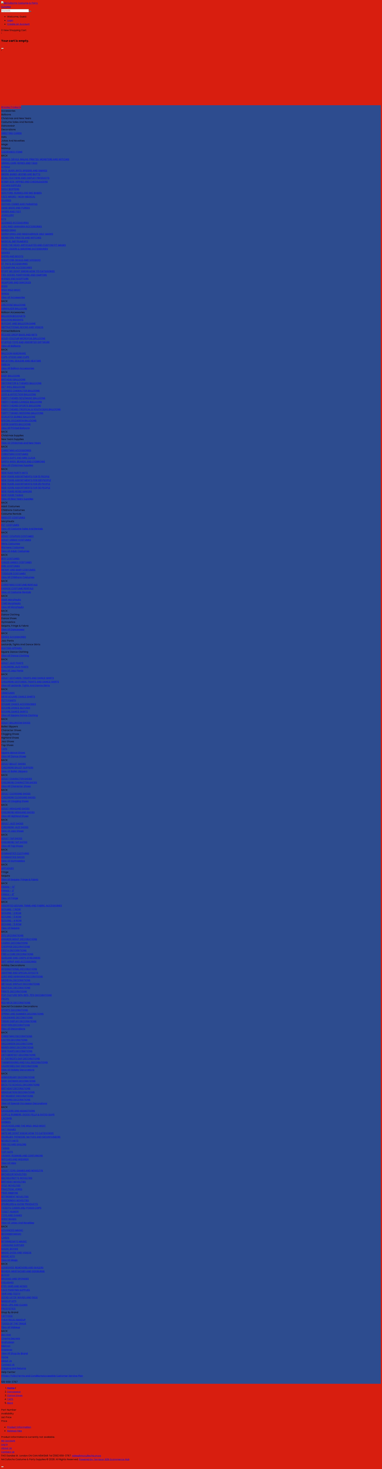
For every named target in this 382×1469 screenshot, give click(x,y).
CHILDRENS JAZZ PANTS (14, 667)
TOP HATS (7, 1152)
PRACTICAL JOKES (11, 1189)
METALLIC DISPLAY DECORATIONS (20, 984)
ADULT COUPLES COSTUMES (17, 536)
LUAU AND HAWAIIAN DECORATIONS (22, 976)
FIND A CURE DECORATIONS (17, 954)
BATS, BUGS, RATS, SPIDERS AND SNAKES (24, 170)
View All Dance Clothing (15, 655)
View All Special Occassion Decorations (24, 1103)
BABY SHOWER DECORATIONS (18, 1081)
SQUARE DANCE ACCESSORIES (18, 704)
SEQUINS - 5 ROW (11, 924)
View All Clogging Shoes (15, 801)
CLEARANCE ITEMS (11, 152)
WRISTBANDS (8, 1219)
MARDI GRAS (8, 230)
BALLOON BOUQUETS (13, 316)
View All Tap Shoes (12, 846)
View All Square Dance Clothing (19, 715)
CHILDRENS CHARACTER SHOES (19, 782)
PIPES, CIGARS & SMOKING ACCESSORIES (24, 249)
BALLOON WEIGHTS (12, 320)
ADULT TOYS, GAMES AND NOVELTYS (22, 1170)
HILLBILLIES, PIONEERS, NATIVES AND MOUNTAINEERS (30, 1137)
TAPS (4, 749)
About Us (6, 1361)
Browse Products (11, 107)
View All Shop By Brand (14, 1353)
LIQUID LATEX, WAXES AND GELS (19, 1297)
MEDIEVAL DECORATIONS (15, 980)
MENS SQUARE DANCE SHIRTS (18, 696)
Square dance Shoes (13, 752)
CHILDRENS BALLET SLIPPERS (17, 767)
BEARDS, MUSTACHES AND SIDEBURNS (23, 1271)
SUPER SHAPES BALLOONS (16, 424)
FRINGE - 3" (7, 890)
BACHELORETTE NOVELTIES (16, 1178)
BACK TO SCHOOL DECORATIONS (20, 1084)
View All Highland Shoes (15, 816)
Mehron (5, 1346)
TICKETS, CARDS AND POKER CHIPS (21, 1208)
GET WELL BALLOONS (13, 387)
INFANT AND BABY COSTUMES (18, 570)
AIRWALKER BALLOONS (14, 308)
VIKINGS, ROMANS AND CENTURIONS (22, 1155)
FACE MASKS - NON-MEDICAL (18, 196)
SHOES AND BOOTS (12, 256)
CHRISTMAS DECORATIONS (16, 1036)
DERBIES (6, 1122)
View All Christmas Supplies (17, 465)
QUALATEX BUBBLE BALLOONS (18, 417)
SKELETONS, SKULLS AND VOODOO (21, 260)
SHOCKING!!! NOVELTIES (15, 1200)
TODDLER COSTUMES (13, 573)
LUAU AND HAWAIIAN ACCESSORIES (21, 226)
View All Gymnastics (13, 861)
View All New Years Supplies (17, 499)
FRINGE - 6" (7, 894)
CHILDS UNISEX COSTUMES (16, 562)
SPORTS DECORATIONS (14, 1010)
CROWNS (6, 1118)
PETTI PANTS (8, 700)
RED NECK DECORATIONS (15, 1002)
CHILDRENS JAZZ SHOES (14, 827)
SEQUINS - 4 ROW (11, 920)
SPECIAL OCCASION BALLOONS (18, 420)
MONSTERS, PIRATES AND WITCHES (21, 237)
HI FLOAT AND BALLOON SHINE (18, 323)
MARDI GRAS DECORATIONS (17, 1047)
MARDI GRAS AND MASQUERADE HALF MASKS (27, 234)
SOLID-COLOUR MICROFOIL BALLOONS (23, 338)
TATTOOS (7, 1316)
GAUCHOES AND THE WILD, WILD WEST (23, 1125)
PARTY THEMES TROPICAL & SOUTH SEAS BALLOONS (31, 409)
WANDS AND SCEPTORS (15, 278)
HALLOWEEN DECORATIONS (17, 1043)
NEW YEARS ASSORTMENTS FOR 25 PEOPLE (25, 484)
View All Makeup (10, 1327)
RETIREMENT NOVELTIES (15, 1196)
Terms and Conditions (30, 1376)
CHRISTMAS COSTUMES (14, 454)
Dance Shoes (15, 1395)
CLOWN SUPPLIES (11, 185)
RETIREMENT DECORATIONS (17, 1096)
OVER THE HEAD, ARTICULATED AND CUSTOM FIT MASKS (33, 245)
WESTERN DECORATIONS (15, 1025)
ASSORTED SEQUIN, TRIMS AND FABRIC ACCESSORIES (31, 905)
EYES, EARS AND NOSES (14, 1286)
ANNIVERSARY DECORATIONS (18, 1077)
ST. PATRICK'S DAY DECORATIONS (20, 1058)
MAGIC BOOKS (9, 1249)
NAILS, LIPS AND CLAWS (14, 1305)
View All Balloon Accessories (17, 368)
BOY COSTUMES (10, 558)
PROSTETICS (8, 1308)
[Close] (2, 48)
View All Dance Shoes (13, 756)
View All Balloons (11, 346)
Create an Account (18, 24)
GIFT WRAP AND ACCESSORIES (18, 961)
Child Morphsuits (11, 603)
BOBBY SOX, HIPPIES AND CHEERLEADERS (24, 181)
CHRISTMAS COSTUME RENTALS (19, 584)
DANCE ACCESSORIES (13, 637)
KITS (3, 219)
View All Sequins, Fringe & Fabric (19, 879)
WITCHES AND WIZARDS (15, 1159)
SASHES (5, 252)
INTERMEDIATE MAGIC (14, 1241)
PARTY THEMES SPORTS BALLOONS (21, 405)
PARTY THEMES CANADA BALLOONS (21, 402)
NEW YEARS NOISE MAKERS (16, 491)
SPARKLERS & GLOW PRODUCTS (19, 1204)
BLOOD (5, 1275)
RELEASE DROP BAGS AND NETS (19, 334)
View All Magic (9, 1260)
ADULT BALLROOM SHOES (15, 722)
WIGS (4, 286)
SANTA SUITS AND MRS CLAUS (18, 458)
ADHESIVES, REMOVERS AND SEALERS (22, 1267)
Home (4, 1357)
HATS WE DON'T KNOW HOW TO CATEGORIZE (27, 1133)
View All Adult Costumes (15, 551)
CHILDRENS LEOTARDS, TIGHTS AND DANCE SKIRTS (30, 681)
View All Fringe (9, 898)
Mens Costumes (10, 543)
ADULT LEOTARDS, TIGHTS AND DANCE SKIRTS (27, 678)
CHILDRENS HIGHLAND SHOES (18, 812)
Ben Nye (6, 1334)
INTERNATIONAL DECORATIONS (19, 969)
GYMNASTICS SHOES (13, 857)
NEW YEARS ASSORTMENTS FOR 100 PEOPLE (26, 480)
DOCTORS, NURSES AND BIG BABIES (21, 193)
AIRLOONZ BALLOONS (13, 305)
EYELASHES (7, 1282)
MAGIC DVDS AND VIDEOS (16, 1252)
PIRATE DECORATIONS (14, 991)
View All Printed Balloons (15, 428)
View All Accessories (13, 297)
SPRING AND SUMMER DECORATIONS (22, 1014)
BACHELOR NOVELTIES (14, 1174)
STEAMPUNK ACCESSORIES (16, 267)
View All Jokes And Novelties (17, 1223)
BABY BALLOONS (10, 375)
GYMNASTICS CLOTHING (15, 853)
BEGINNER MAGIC (11, 1234)
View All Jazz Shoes (12, 831)
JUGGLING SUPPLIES (12, 1245)
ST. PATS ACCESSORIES (14, 264)
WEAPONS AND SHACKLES (16, 282)
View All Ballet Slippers (14, 771)
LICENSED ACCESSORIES (15, 222)
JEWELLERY (7, 215)
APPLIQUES (7, 868)
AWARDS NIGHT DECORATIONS (19, 939)
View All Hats (8, 1163)
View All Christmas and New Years (21, 443)
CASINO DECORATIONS (14, 943)
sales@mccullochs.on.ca (86, 1455)
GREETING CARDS (11, 133)
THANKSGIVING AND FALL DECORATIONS (24, 1062)
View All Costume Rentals (16, 592)
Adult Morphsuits (11, 599)
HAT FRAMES (8, 1129)
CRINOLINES (8, 693)
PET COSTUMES (10, 525)
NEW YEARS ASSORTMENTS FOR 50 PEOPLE (25, 487)
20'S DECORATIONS (12, 935)
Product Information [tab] (19, 1427)
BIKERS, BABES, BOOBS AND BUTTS (20, 174)
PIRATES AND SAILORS (13, 1144)
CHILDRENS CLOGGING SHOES (18, 797)
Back (10, 1403)
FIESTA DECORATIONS (14, 950)
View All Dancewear (12, 629)
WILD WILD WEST (11, 290)
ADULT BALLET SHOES (13, 764)
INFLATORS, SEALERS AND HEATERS (21, 361)
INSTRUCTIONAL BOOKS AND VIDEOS (22, 327)
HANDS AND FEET (11, 211)
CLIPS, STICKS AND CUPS (15, 357)
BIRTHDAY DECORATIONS (15, 1088)
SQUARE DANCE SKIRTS (14, 711)
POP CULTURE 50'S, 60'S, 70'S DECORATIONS (26, 995)
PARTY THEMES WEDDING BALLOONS (22, 413)
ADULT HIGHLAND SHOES (15, 808)
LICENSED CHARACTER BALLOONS (20, 390)
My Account (8, 1440)
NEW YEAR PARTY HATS (14, 472)
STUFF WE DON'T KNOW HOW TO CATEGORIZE (28, 271)
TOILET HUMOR (10, 1211)
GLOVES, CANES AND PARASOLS (19, 204)
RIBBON (5, 364)
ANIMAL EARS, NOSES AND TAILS (19, 163)
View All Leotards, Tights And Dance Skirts (25, 685)
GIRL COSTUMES (10, 566)
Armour (5, 167)
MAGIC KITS (8, 1256)
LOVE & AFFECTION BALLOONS (18, 394)
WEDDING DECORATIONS (15, 1099)
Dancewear (14, 1391)
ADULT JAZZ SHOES (12, 823)
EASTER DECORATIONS (14, 1040)
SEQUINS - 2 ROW (11, 913)
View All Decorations (13, 1028)
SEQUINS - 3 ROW (11, 917)
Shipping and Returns (13, 1368)
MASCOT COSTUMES (13, 517)
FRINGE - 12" (8, 887)
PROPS (5, 999)
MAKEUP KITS (8, 1301)
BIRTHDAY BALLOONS (13, 379)
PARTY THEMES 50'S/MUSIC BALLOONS (23, 398)
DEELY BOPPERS (10, 189)
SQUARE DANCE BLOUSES (15, 708)
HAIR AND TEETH (10, 1293)
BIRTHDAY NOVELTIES (13, 1181)
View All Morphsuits (12, 607)
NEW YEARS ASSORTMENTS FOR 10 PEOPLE (25, 476)
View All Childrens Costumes (17, 577)
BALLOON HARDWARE (13, 353)
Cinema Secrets (10, 1338)
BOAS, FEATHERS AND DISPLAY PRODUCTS (25, 178)
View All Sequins (10, 928)
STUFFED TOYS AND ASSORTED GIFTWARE (25, 342)
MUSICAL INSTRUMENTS (14, 241)
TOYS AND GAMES (11, 1215)
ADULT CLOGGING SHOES (15, 793)
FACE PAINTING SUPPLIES (15, 1290)
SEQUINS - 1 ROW (11, 909)
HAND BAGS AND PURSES (15, 208)
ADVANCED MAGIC (12, 1230)
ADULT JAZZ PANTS (12, 663)
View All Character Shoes (16, 786)
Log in (4, 1444)
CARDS (5, 1237)
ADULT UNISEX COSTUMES (16, 540)
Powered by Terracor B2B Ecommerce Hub (104, 1459)
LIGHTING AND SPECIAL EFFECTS (19, 973)
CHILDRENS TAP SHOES (14, 842)
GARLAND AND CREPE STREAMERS (20, 958)
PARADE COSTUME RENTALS (17, 588)
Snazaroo (6, 1349)
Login (10, 20)
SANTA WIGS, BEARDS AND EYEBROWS (23, 461)
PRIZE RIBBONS (9, 1193)
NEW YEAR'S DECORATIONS (16, 1051)
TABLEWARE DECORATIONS (17, 1017)
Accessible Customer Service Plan (63, 1376)
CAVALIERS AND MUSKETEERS (18, 1111)
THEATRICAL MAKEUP (13, 1320)
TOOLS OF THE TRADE (13, 1323)
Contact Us (7, 1364)
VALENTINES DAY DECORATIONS (19, 1066)
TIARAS (5, 1148)
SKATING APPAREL (11, 648)
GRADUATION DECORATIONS (18, 1092)
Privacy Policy (9, 1376)
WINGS (5, 293)
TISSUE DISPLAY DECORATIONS (18, 1021)
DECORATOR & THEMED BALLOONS (21, 383)
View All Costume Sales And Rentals (22, 528)
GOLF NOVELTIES (10, 1185)
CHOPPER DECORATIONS (15, 946)
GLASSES (6, 200)
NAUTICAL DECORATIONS (15, 987)
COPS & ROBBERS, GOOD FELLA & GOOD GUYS (27, 1114)
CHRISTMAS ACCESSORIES (16, 450)
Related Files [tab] (14, 1431)
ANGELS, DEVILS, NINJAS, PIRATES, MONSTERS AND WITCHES (35, 159)
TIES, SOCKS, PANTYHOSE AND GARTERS (24, 275)
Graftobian (7, 1342)
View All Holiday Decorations (17, 1070)
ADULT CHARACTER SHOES (16, 778)
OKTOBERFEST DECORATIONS (18, 1055)
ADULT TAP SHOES (11, 838)
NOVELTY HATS (9, 1140)
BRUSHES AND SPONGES (15, 1278)
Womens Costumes (12, 547)
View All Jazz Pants (12, 670)
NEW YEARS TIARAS (12, 495)
